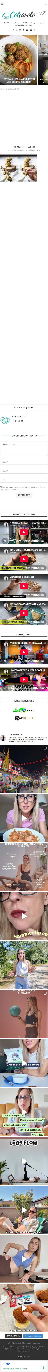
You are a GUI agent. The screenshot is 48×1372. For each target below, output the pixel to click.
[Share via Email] (32, 407)
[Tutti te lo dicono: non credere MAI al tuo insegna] (24, 1014)
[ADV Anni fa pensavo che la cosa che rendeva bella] (24, 1308)
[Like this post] (16, 407)
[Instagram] (20, 30)
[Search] (45, 3)
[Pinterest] (23, 30)
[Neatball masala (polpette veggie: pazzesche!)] (18, 60)
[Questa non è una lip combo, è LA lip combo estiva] (24, 916)
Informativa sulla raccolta (15, 1368)
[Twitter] (16, 30)
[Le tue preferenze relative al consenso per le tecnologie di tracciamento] (43, 1367)
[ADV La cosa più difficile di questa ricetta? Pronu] (24, 1063)
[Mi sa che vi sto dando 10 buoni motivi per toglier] (24, 867)
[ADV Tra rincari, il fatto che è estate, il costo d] (24, 1210)
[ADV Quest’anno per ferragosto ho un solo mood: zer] (24, 1112)
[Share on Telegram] (26, 407)
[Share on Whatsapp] (24, 407)
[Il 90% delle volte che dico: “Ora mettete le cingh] (24, 1161)
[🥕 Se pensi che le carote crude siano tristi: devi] (24, 818)
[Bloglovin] (34, 30)
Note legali (26, 1343)
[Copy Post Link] (29, 407)
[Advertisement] (24, 117)
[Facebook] (13, 30)
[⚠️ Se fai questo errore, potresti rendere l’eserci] (24, 1259)
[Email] (31, 30)
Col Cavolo (20, 150)
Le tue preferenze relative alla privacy (26, 1363)
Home (2, 89)
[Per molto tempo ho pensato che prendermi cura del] (24, 965)
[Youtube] (27, 30)
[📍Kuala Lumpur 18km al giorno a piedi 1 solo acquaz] (24, 769)
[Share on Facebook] (19, 407)
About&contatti (14, 1343)
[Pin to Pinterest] (21, 407)
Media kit (36, 1343)
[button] (3, 60)
